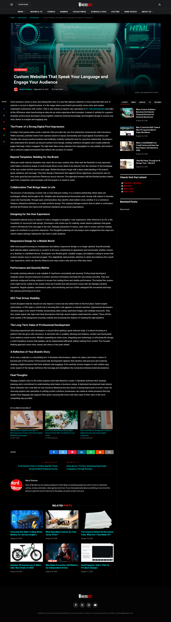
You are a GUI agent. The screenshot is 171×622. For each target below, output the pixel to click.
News (20, 11)
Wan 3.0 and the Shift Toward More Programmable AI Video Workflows (148, 129)
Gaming (64, 11)
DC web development (95, 109)
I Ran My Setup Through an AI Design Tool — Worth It (148, 162)
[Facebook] (4, 109)
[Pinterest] (4, 122)
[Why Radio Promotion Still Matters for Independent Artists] (62, 552)
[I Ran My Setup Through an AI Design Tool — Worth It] (127, 164)
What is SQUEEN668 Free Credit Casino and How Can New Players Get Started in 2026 (147, 146)
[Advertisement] (85, 49)
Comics (51, 11)
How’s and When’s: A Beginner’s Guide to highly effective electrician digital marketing (96, 432)
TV (150, 102)
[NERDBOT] (85, 4)
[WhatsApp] (4, 135)
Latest (125, 102)
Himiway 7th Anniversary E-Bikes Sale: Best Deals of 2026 (25, 566)
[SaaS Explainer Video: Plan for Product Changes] (97, 552)
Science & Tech (98, 11)
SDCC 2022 (129, 191)
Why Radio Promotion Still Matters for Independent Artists (62, 566)
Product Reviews (132, 183)
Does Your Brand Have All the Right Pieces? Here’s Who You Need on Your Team (60, 432)
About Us (146, 11)
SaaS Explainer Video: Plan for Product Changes (95, 566)
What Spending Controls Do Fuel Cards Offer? (61, 533)
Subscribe (23, 4)
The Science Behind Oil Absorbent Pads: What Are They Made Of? (97, 533)
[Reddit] (4, 128)
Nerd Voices (130, 11)
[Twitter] (4, 115)
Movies (142, 102)
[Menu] (11, 4)
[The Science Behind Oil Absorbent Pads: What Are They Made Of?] (97, 519)
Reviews (157, 102)
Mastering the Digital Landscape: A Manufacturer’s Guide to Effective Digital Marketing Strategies (26, 432)
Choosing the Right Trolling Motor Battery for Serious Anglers (26, 533)
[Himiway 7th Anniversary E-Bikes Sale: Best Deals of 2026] (26, 552)
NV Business (20, 70)
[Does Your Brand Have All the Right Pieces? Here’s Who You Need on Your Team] (61, 420)
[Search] (159, 4)
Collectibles (79, 11)
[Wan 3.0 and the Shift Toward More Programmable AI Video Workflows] (127, 130)
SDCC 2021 (129, 189)
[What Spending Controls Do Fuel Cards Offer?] (62, 519)
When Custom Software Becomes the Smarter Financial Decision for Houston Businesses (145, 113)
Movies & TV (36, 11)
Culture (115, 11)
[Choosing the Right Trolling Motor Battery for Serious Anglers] (26, 519)
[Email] (4, 141)
